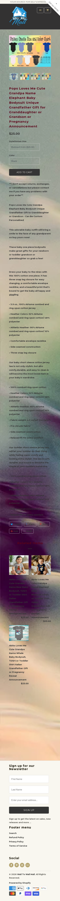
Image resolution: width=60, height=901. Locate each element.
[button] (56, 16)
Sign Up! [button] (31, 52)
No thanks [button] (30, 57)
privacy (30, 71)
